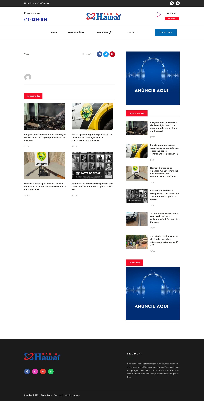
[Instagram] (178, 3)
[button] (100, 54)
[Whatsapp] (51, 371)
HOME (54, 32)
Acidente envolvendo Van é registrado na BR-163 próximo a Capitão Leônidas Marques (164, 218)
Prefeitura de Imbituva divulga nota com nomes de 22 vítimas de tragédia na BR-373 (92, 186)
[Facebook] (172, 3)
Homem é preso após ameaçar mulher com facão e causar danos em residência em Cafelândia (45, 186)
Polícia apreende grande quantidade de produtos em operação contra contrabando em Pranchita (92, 137)
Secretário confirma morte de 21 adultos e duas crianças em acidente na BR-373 (164, 240)
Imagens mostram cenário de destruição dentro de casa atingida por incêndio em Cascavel (45, 137)
